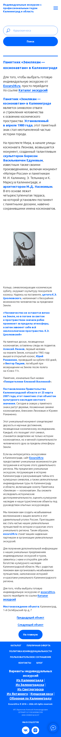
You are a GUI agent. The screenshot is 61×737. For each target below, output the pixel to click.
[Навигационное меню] (55, 8)
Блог (39, 663)
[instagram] (35, 730)
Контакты (24, 663)
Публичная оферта (38, 645)
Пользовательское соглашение (30, 657)
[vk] (25, 730)
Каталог (16, 645)
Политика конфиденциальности (30, 651)
